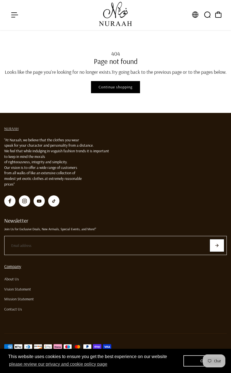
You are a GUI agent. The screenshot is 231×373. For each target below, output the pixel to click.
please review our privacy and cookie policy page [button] (58, 364)
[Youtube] (39, 201)
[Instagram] (24, 201)
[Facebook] (9, 201)
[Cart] (218, 14)
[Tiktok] (53, 201)
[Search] (207, 14)
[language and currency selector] (195, 14)
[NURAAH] (115, 15)
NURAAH (11, 128)
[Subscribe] (217, 245)
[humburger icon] (14, 15)
